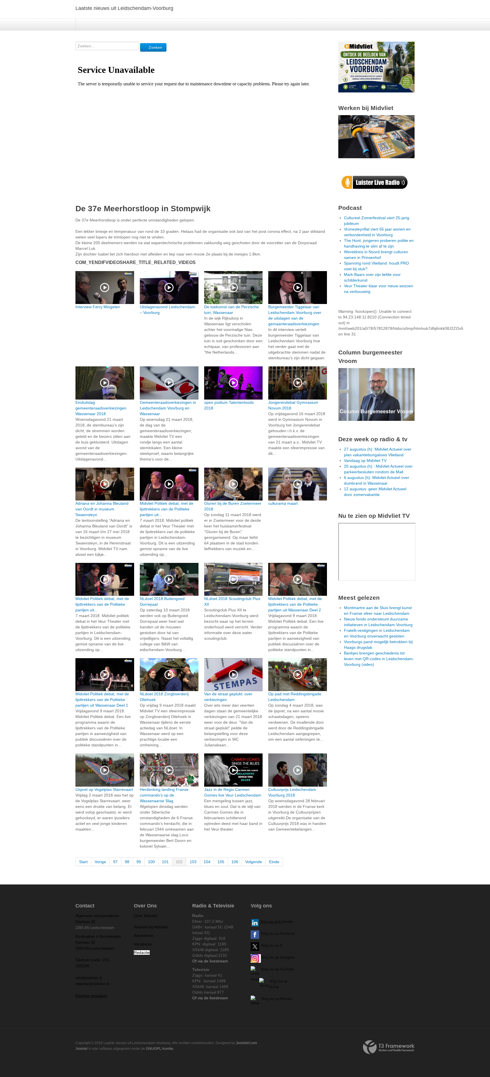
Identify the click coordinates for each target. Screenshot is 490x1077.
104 (207, 862)
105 (220, 862)
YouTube (287, 969)
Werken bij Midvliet (151, 927)
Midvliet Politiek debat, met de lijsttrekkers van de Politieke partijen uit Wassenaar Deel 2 (295, 604)
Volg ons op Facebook (277, 933)
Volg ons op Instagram (278, 957)
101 (165, 862)
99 (138, 862)
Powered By (389, 1047)
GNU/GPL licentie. (160, 1049)
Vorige (100, 862)
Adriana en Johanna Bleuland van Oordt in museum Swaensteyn (101, 509)
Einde (274, 862)
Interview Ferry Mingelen (97, 307)
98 (127, 862)
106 (234, 862)
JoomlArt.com (246, 1043)
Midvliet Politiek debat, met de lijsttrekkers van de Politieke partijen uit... (166, 509)
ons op (274, 969)
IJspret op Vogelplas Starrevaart (104, 789)
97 (115, 862)
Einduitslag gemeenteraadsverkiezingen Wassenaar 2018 (100, 408)
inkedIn (276, 921)
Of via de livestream (210, 961)
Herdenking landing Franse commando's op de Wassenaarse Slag (164, 795)
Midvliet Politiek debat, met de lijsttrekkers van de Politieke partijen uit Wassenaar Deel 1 (102, 700)
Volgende (253, 862)
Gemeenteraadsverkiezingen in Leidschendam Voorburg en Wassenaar (168, 408)
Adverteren (144, 935)
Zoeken (154, 47)
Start (83, 862)
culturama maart (283, 503)
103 (193, 862)
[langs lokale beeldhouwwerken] (376, 66)
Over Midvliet (145, 915)
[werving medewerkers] (376, 136)
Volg (265, 969)
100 (151, 862)
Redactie (142, 952)
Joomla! (81, 1049)
